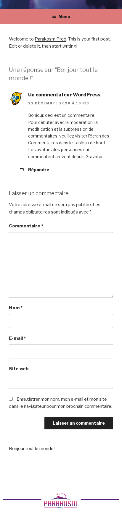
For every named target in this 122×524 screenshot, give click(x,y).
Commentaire (26, 226)
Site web (19, 368)
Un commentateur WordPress (64, 95)
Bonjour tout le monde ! (32, 448)
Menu (64, 16)
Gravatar (94, 156)
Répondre (38, 169)
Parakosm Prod (50, 39)
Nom (16, 307)
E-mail (17, 338)
